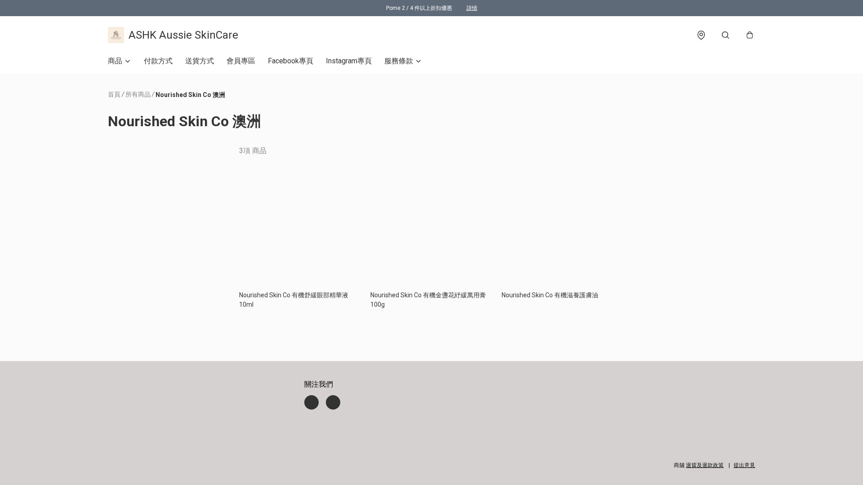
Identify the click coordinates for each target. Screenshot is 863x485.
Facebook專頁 (290, 61)
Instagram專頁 (349, 61)
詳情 (472, 8)
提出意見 (744, 465)
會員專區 (241, 61)
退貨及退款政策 (705, 465)
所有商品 (138, 94)
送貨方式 (199, 61)
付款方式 (158, 61)
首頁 (114, 94)
